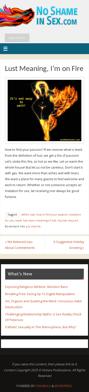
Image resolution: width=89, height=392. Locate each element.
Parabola (43, 386)
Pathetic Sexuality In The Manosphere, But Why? (40, 327)
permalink (33, 226)
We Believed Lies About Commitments (20, 245)
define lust (28, 214)
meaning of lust (46, 220)
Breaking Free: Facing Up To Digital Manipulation (40, 294)
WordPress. (63, 386)
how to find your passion (51, 214)
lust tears (29, 220)
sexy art (73, 220)
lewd (18, 220)
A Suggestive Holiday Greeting (68, 245)
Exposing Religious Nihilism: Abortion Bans (36, 287)
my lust (62, 220)
